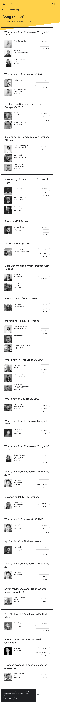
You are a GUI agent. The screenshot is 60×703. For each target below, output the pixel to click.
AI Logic (44, 149)
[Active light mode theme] (52, 4)
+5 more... (46, 311)
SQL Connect (43, 253)
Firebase (9, 4)
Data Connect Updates (17, 243)
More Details (8, 698)
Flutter (45, 433)
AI (46, 308)
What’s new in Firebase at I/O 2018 (23, 519)
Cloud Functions (42, 627)
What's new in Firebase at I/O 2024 (24, 359)
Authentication (42, 551)
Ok (16, 698)
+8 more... (46, 681)
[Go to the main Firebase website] (4, 3)
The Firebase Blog (12, 10)
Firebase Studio (42, 84)
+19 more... (46, 411)
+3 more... (46, 234)
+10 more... (46, 487)
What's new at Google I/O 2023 (21, 398)
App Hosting (43, 278)
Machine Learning (42, 484)
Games (45, 655)
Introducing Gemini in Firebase (21, 320)
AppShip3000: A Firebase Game (22, 541)
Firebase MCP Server (16, 221)
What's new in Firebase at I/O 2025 (23, 74)
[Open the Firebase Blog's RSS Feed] (56, 4)
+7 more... (46, 120)
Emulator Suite (42, 459)
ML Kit (45, 506)
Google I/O (44, 41)
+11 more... (46, 437)
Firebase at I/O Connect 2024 (21, 298)
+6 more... (46, 256)
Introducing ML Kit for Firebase (21, 496)
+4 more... (46, 333)
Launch (45, 304)
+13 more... (46, 372)
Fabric (45, 576)
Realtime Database (41, 652)
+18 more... (46, 48)
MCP (46, 231)
